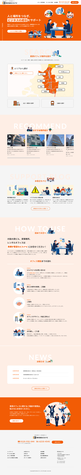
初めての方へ (27, 455)
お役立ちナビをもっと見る (39, 208)
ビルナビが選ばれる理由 (16, 31)
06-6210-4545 (43, 441)
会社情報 (56, 2)
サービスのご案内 (49, 2)
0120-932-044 (65, 2)
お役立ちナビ (27, 451)
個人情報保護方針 (44, 455)
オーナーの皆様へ (27, 457)
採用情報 (42, 453)
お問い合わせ (32, 273)
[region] (40, 146)
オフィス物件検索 (41, 2)
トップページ (10, 451)
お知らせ (26, 453)
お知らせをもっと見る (39, 388)
